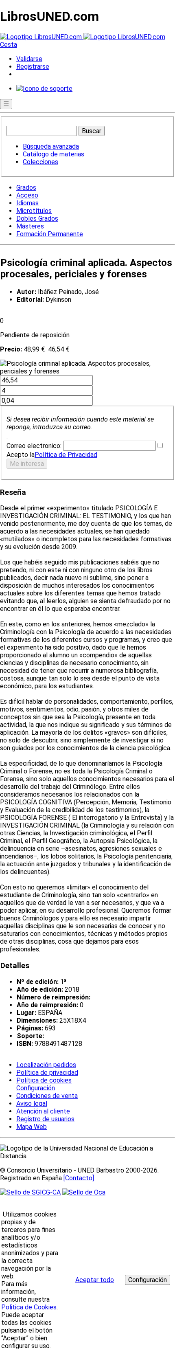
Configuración (35, 1088)
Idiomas (27, 203)
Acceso (27, 195)
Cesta (8, 44)
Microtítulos (34, 211)
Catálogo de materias (53, 154)
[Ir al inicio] (82, 37)
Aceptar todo (94, 1280)
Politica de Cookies (29, 1307)
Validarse (29, 59)
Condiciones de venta (47, 1096)
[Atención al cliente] (44, 88)
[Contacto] (78, 1178)
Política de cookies (44, 1080)
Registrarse (32, 66)
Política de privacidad (47, 1072)
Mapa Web (31, 1127)
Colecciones (40, 162)
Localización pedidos (46, 1065)
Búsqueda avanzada (51, 146)
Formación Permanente (49, 234)
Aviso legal (31, 1103)
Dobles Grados (37, 218)
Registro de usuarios (45, 1119)
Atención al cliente (43, 1111)
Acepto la (21, 455)
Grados (26, 187)
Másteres (30, 226)
